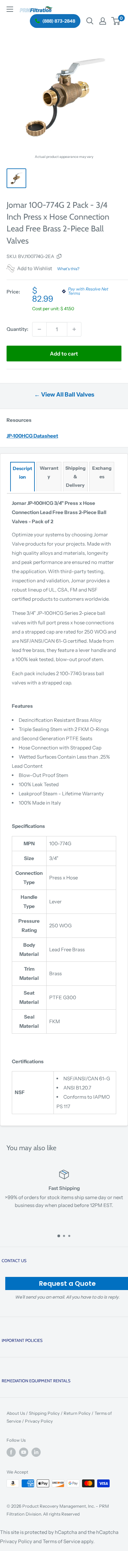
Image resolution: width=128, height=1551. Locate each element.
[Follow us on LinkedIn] (36, 1452)
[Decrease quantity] (39, 329)
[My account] (102, 21)
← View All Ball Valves (64, 394)
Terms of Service (61, 1541)
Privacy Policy (39, 1421)
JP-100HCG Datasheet (32, 436)
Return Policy (77, 1413)
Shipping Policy (44, 1413)
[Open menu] (10, 9)
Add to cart (64, 353)
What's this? (68, 268)
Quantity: (17, 329)
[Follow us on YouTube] (23, 1452)
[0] (116, 21)
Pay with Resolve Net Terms (88, 291)
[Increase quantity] (74, 329)
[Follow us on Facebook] (11, 1452)
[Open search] (90, 21)
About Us (16, 1413)
